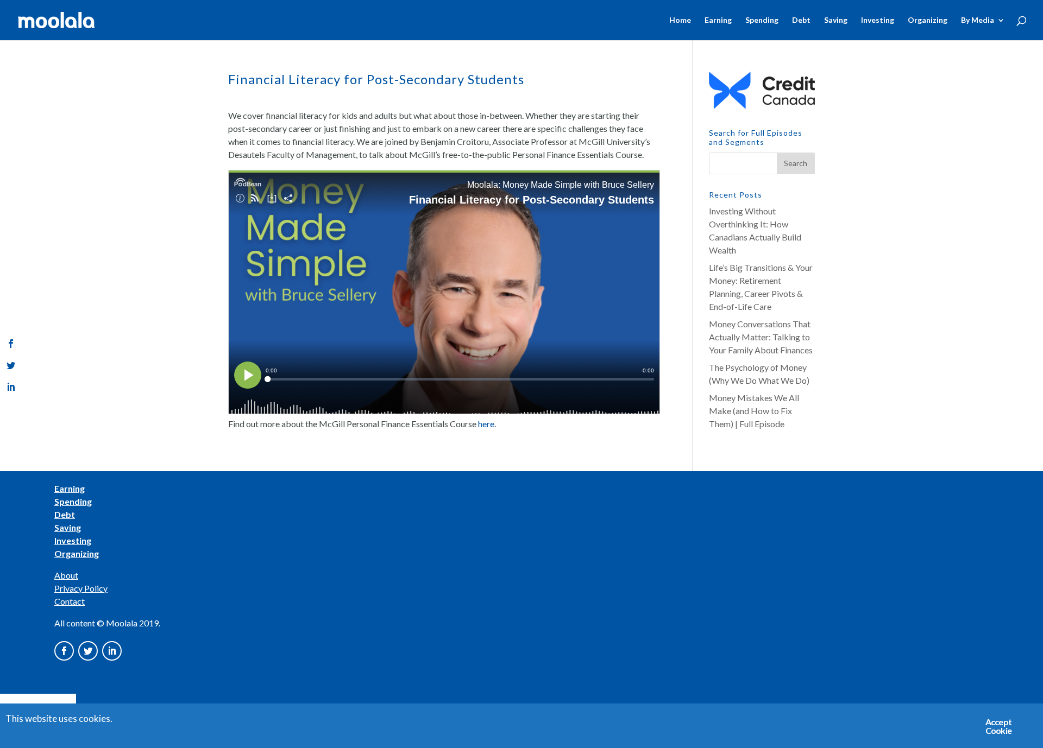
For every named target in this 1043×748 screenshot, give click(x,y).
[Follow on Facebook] (64, 651)
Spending (761, 20)
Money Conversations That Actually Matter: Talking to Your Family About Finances (761, 337)
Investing (877, 20)
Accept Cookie (998, 726)
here (486, 424)
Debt (801, 20)
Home (680, 20)
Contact (69, 601)
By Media (977, 20)
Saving (835, 20)
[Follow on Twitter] (88, 651)
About (66, 575)
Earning (718, 20)
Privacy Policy (81, 588)
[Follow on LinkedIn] (112, 651)
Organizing (927, 20)
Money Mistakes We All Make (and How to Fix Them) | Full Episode (754, 410)
